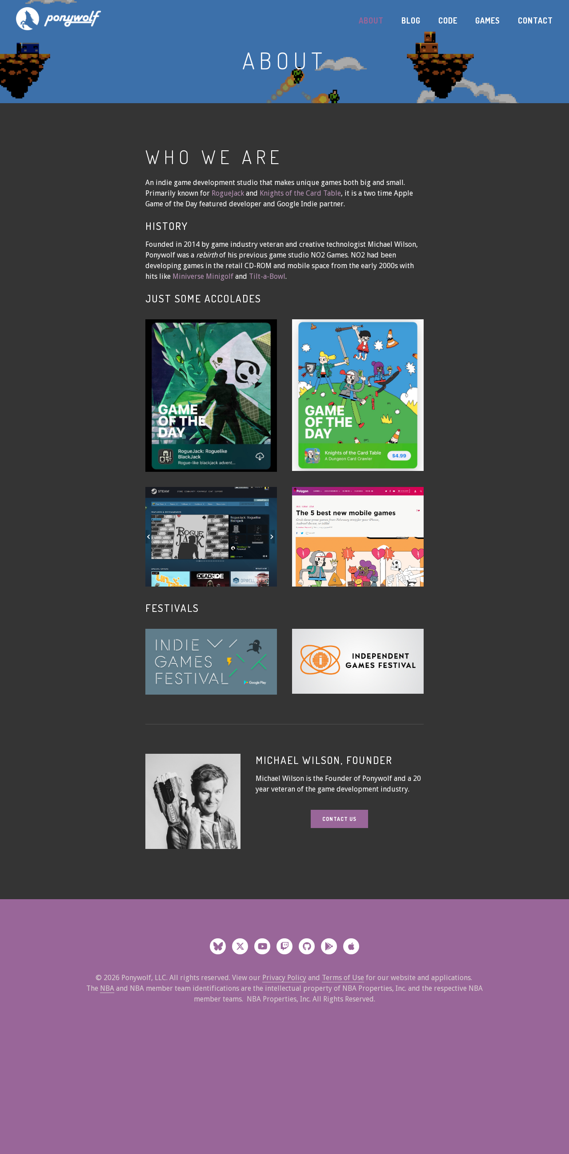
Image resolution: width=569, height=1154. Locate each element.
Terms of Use (343, 977)
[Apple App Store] (351, 946)
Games (487, 20)
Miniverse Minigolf (203, 276)
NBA (107, 988)
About (371, 20)
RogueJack (228, 193)
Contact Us (339, 819)
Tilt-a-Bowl (267, 276)
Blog (411, 20)
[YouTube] (262, 946)
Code (447, 20)
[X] (240, 946)
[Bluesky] (218, 946)
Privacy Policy (284, 977)
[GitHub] (307, 946)
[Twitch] (284, 946)
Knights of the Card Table (300, 193)
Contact (535, 20)
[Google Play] (329, 946)
